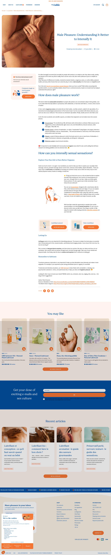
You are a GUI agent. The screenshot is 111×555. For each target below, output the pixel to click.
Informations (97, 502)
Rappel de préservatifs (98, 520)
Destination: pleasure (75, 1)
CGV (14, 553)
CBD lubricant (65, 268)
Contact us (98, 533)
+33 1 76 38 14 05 (97, 507)
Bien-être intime (9, 468)
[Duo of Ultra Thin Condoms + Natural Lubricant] (96, 341)
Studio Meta (105, 553)
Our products (60, 505)
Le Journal (9, 10)
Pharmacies (77, 522)
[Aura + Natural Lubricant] (41, 341)
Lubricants (59, 507)
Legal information (23, 553)
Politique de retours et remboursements (41, 553)
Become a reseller (79, 520)
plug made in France (74, 194)
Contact (95, 505)
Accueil (3, 10)
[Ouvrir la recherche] (103, 5)
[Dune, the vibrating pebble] (69, 341)
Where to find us (96, 512)
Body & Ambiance (61, 514)
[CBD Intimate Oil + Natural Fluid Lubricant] (14, 341)
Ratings (76, 525)
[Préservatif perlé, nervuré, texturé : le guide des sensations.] (96, 434)
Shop (58, 502)
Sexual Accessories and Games (64, 509)
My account (95, 514)
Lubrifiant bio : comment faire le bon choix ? (40, 449)
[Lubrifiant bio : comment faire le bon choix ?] (41, 434)
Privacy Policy (58, 553)
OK (74, 395)
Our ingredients (78, 507)
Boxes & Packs (60, 516)
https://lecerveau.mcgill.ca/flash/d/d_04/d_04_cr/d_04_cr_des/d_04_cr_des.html (74, 283)
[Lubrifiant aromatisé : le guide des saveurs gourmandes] (69, 434)
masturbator (75, 187)
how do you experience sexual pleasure (57, 86)
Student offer (78, 518)
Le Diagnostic (78, 512)
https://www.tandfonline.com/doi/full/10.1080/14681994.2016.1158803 (74, 282)
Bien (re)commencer (19, 10)
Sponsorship (78, 516)
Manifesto (77, 505)
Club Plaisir (77, 514)
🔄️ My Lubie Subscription (63, 518)
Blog (76, 509)
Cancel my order (96, 518)
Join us (76, 527)
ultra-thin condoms (92, 210)
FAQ (94, 509)
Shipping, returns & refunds (99, 516)
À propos (77, 502)
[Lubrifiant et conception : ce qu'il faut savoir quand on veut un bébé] (14, 434)
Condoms (59, 512)
